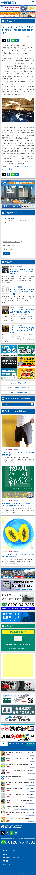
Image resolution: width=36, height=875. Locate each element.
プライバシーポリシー (10, 851)
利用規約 (21, 220)
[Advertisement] (17, 665)
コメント (11, 743)
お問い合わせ (7, 864)
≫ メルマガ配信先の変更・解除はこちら (18, 648)
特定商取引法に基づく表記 (11, 857)
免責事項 (5, 854)
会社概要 (5, 861)
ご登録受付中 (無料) (18, 632)
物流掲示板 (30, 743)
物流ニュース (10, 21)
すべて (4, 743)
